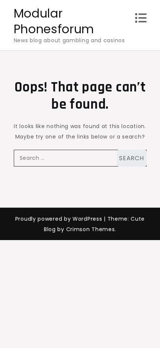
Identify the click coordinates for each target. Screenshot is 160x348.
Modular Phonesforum (54, 21)
